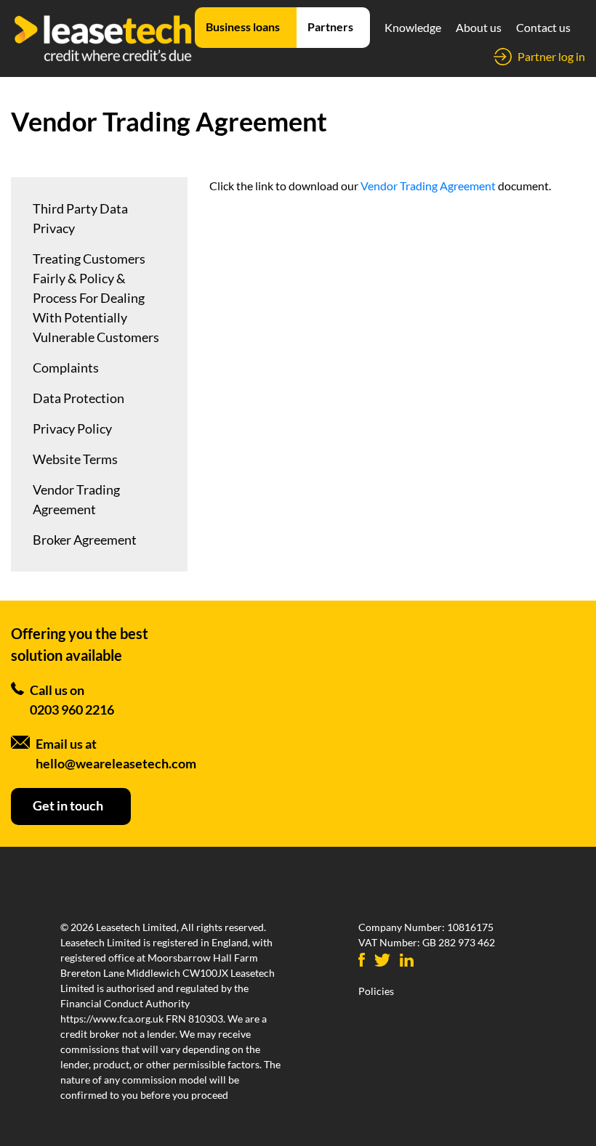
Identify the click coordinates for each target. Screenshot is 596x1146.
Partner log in (551, 56)
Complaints (66, 367)
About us (479, 27)
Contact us (543, 27)
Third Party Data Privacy (80, 218)
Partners (330, 26)
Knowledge (412, 27)
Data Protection (78, 398)
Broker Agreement (85, 540)
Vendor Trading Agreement (76, 499)
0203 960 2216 (72, 710)
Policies (376, 991)
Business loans (243, 26)
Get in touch (68, 805)
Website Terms (75, 459)
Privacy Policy (72, 428)
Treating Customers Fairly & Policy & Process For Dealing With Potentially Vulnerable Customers (96, 298)
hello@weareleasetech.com (116, 763)
